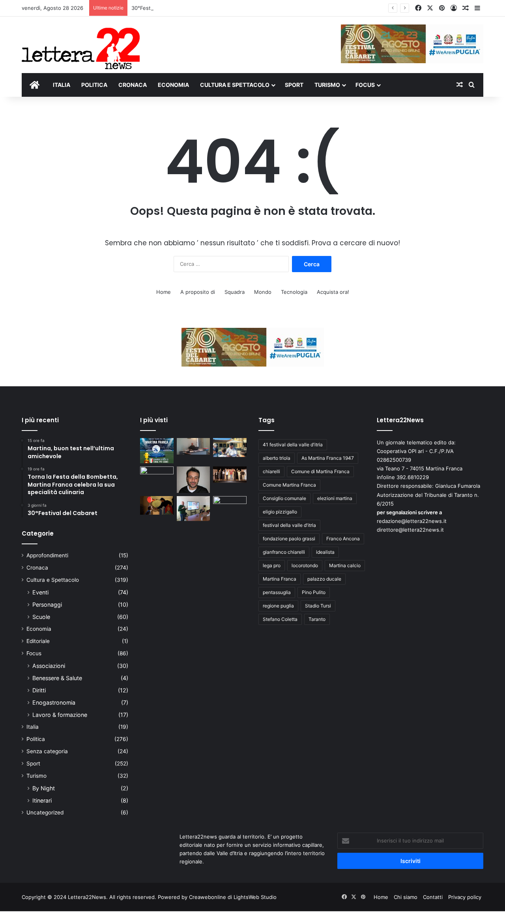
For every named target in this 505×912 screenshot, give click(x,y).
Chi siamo (405, 897)
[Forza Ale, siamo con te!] (193, 479)
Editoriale (38, 641)
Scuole (41, 616)
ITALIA (61, 84)
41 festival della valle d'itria (293, 445)
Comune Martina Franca (289, 485)
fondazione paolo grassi (289, 539)
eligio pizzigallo (280, 512)
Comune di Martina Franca (320, 471)
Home (163, 292)
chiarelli (271, 471)
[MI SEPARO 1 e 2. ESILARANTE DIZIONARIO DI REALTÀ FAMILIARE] (230, 474)
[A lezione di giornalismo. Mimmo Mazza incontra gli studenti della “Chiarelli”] (193, 508)
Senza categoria (47, 751)
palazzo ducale (324, 579)
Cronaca (37, 567)
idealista (325, 552)
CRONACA (132, 84)
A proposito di (197, 292)
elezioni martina (334, 498)
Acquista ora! (333, 292)
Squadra (234, 292)
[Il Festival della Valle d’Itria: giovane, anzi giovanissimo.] (157, 505)
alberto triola (276, 458)
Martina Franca (279, 579)
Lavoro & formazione (59, 714)
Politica (35, 739)
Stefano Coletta (280, 619)
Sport (33, 763)
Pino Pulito (313, 592)
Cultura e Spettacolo (52, 580)
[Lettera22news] (81, 43)
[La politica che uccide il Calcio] (193, 446)
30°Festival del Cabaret (160, 8)
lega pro (272, 565)
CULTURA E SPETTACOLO (234, 84)
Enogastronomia (53, 702)
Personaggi (47, 604)
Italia (32, 727)
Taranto (317, 619)
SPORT (294, 84)
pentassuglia (277, 592)
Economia (38, 629)
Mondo (262, 292)
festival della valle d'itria (289, 525)
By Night (43, 788)
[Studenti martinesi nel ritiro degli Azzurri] (230, 447)
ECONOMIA (173, 84)
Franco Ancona (343, 539)
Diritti (39, 690)
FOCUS (365, 84)
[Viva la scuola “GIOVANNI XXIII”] (230, 505)
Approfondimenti (47, 555)
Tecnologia (294, 292)
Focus (33, 653)
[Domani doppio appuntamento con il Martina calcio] (157, 450)
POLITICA (94, 84)
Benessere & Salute (57, 678)
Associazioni (48, 665)
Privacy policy (464, 897)
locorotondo (305, 565)
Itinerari (42, 800)
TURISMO (327, 84)
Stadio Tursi (318, 606)
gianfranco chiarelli (284, 552)
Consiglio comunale (284, 498)
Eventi (40, 592)
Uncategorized (45, 812)
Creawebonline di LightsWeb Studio (233, 897)
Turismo (36, 776)
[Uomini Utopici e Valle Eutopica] (157, 475)
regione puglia (278, 606)
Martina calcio (345, 565)
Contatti (433, 897)
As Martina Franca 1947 (327, 458)
